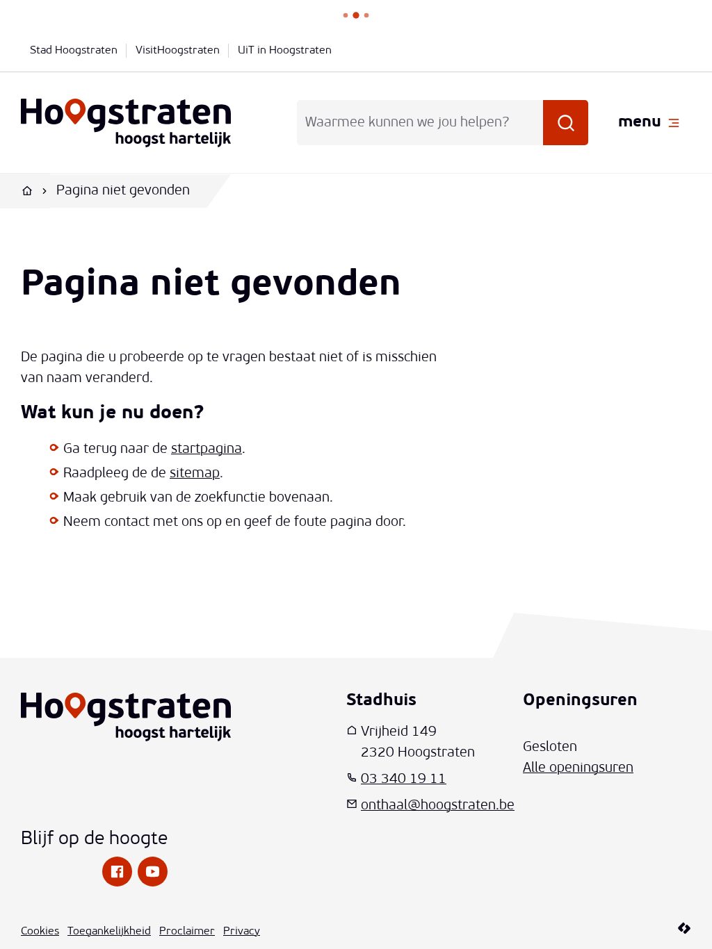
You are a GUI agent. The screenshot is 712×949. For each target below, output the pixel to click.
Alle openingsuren (578, 768)
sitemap (195, 474)
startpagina (206, 449)
